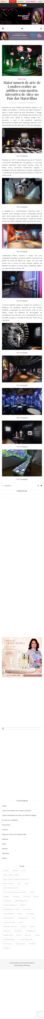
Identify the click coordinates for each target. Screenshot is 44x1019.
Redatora (8, 486)
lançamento (23, 918)
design (36, 896)
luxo (21, 922)
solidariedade (9, 939)
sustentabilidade (26, 939)
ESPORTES (21, 1)
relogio (28, 935)
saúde (37, 935)
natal (32, 926)
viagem (6, 948)
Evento (23, 905)
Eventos (5, 830)
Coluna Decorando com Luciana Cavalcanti (16, 810)
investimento (8, 918)
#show (15, 870)
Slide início (5, 853)
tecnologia (20, 944)
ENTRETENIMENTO (31, 1)
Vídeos (4, 858)
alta (23, 870)
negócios (7, 931)
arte (19, 883)
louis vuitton (9, 922)
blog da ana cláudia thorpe (14, 892)
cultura (26, 896)
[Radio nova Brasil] (22, 40)
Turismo (32, 944)
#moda (6, 870)
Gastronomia (8, 913)
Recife (18, 935)
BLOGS (40, 1)
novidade (18, 931)
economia (7, 901)
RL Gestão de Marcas (27, 963)
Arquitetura (8, 883)
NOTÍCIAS (12, 1)
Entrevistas (6, 825)
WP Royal (27, 965)
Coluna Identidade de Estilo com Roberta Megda (19, 815)
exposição (27, 909)
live (33, 918)
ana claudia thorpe (11, 875)
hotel (20, 913)
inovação (30, 913)
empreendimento (21, 901)
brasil (32, 892)
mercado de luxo (10, 926)
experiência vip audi (11, 909)
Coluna (4, 806)
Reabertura (8, 935)
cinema (6, 896)
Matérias (5, 839)
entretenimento (10, 905)
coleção (16, 896)
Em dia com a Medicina (10, 820)
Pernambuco (31, 931)
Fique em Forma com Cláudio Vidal (14, 834)
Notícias (22, 79)
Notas (4, 844)
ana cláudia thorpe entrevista (16, 879)
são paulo (7, 944)
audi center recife (10, 888)
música (24, 926)
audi (26, 883)
